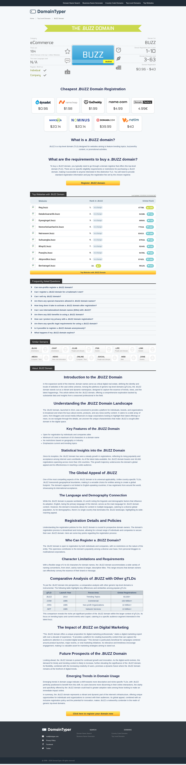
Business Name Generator (93, 3)
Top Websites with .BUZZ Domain (93, 272)
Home (32, 18)
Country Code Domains (114, 3)
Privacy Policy (51, 740)
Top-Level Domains (43, 18)
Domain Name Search (71, 3)
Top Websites (148, 3)
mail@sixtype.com (52, 736)
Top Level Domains (133, 3)
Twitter (48, 748)
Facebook (49, 744)
